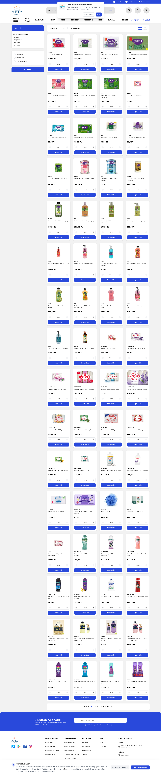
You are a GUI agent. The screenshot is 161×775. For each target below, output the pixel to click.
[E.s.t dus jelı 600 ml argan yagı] (85, 209)
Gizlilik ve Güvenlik (70, 758)
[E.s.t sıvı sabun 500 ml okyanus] (58, 336)
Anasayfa (85, 742)
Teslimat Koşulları (69, 742)
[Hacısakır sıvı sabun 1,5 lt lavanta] (137, 459)
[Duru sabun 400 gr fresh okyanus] (111, 166)
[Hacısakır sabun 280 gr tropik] (58, 418)
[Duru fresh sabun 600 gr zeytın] (85, 83)
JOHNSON (51, 509)
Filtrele (27, 70)
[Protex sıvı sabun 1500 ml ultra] (111, 584)
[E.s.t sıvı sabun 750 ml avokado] (85, 336)
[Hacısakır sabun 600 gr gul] (137, 418)
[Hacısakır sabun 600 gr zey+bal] (58, 459)
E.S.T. (76, 219)
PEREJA (50, 636)
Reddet (67, 769)
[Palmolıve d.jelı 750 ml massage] (85, 669)
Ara (110, 10)
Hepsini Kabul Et (140, 767)
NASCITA (104, 509)
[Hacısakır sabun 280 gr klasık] (111, 377)
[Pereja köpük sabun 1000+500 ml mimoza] (85, 627)
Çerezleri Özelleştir (120, 767)
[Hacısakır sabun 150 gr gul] (111, 336)
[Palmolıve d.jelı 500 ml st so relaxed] (85, 584)
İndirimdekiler (86, 750)
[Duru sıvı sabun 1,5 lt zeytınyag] (58, 209)
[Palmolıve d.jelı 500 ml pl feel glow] (137, 542)
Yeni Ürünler (86, 746)
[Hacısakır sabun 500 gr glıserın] (85, 418)
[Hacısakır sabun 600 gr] (111, 418)
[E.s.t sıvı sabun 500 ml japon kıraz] (137, 294)
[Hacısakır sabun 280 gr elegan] (85, 377)
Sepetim (84, 754)
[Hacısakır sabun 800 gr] (85, 459)
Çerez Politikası (50, 754)
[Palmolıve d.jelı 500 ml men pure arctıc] (58, 584)
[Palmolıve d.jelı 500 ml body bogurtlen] (111, 542)
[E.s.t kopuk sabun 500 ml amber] (58, 251)
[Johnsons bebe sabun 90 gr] (58, 499)
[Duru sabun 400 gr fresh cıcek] (85, 166)
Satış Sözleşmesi (69, 750)
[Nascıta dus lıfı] (111, 499)
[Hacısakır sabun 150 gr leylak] (58, 377)
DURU (50, 52)
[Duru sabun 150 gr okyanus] (58, 126)
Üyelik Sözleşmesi (69, 746)
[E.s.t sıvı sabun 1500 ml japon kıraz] (111, 294)
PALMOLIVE (78, 551)
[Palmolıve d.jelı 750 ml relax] (58, 669)
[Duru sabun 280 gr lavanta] (137, 126)
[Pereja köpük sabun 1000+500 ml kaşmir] (111, 627)
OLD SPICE (130, 594)
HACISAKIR (104, 346)
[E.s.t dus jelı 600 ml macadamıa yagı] (111, 209)
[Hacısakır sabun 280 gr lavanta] (137, 377)
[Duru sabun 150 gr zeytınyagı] (85, 126)
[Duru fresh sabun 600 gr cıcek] (58, 83)
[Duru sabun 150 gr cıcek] (137, 83)
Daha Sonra (88, 15)
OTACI (129, 509)
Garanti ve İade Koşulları (71, 754)
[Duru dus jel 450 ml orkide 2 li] (137, 669)
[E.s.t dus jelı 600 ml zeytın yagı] (137, 209)
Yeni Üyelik (103, 742)
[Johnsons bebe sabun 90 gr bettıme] (85, 499)
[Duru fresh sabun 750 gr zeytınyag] (111, 83)
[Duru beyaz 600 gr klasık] (85, 43)
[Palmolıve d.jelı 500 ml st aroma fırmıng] (85, 542)
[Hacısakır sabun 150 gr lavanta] (137, 336)
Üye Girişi (103, 746)
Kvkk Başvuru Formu (52, 750)
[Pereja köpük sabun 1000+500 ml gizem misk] (137, 627)
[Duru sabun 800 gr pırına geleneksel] (137, 166)
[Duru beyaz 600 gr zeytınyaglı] (137, 43)
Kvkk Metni (49, 742)
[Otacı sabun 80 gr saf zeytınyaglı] (58, 542)
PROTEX (103, 594)
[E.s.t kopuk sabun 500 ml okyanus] (111, 251)
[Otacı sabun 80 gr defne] (137, 499)
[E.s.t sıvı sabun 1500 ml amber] (137, 251)
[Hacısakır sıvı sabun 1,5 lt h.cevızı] (111, 459)
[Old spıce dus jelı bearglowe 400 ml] (137, 584)
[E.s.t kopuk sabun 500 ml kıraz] (85, 251)
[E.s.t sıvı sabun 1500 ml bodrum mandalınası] (85, 294)
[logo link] (17, 10)
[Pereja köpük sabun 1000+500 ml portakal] (58, 627)
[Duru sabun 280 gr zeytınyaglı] (58, 166)
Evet (99, 15)
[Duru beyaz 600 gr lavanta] (111, 43)
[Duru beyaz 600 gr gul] (58, 43)
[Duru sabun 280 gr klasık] (111, 126)
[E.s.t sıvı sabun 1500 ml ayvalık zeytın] (58, 294)
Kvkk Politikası (50, 746)
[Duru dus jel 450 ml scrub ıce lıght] (111, 669)
